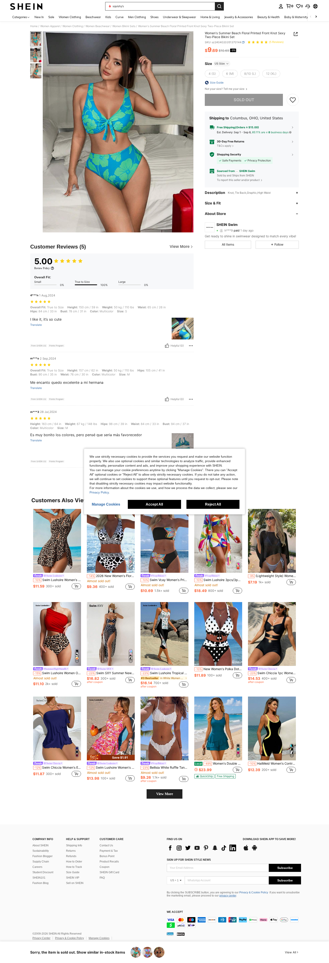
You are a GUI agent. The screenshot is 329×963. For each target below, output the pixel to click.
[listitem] (57, 551)
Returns (71, 850)
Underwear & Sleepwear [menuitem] (179, 17)
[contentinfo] (234, 922)
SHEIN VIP (72, 877)
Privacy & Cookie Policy (253, 892)
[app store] (246, 849)
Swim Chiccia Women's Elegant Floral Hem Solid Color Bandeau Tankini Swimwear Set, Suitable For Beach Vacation (57, 767)
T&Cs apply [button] (224, 145)
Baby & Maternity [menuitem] (296, 17)
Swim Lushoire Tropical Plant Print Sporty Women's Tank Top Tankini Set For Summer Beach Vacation (164, 673)
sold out (244, 99)
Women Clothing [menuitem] (70, 17)
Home (34, 26)
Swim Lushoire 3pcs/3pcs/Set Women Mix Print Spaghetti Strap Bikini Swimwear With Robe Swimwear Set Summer (218, 580)
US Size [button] (220, 63)
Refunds (71, 856)
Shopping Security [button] (229, 154)
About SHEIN (40, 845)
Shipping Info (74, 845)
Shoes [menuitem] (154, 17)
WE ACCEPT (175, 912)
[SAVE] (293, 100)
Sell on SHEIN (74, 883)
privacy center (227, 895)
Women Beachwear (97, 26)
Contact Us (106, 845)
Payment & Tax (109, 850)
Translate (36, 324)
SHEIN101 (38, 877)
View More (164, 794)
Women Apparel (50, 26)
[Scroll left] (310, 17)
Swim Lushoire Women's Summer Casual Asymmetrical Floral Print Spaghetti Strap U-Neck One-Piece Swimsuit (111, 767)
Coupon (104, 867)
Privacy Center (41, 938)
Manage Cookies (99, 938)
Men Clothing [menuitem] (137, 17)
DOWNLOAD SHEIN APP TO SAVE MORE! (269, 839)
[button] (307, 6)
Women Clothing (72, 26)
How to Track (74, 867)
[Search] (219, 6)
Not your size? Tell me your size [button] (225, 88)
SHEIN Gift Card (109, 872)
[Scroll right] (316, 17)
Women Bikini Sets (123, 26)
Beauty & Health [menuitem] (268, 17)
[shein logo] (26, 6)
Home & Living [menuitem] (210, 17)
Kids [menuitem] (108, 17)
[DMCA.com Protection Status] (181, 933)
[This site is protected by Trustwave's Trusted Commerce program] (170, 933)
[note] (111, 757)
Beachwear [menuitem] (93, 17)
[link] (289, 6)
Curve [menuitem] (119, 17)
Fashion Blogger (42, 856)
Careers (37, 867)
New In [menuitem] (39, 17)
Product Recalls (109, 861)
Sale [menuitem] (51, 17)
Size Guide (72, 872)
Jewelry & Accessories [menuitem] (238, 17)
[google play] (254, 849)
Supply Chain (40, 861)
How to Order (74, 861)
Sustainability (40, 850)
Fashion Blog (40, 883)
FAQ (102, 877)
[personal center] (281, 6)
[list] (202, 848)
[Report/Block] (191, 345)
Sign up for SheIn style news (189, 859)
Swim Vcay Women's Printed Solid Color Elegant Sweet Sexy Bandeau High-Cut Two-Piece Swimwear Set (164, 580)
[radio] (212, 73)
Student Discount (42, 872)
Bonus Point (107, 856)
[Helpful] (167, 345)
